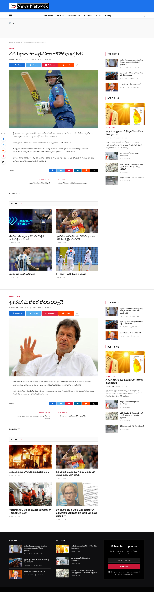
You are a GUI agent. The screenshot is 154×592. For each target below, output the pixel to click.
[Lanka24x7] (29, 6)
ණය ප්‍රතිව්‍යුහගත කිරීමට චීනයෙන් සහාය (72, 183)
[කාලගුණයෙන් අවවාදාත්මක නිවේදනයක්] (112, 156)
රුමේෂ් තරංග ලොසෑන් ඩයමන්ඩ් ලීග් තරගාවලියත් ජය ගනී (26, 238)
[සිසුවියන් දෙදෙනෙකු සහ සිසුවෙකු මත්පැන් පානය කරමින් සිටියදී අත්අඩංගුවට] (112, 63)
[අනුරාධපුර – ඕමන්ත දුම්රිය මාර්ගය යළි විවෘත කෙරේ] (112, 76)
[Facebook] (3, 139)
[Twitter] (3, 145)
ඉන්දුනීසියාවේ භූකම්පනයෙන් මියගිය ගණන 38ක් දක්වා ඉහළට (30, 511)
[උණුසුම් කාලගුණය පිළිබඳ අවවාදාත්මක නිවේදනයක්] (125, 114)
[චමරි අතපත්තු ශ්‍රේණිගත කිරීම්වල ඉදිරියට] (53, 99)
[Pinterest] (3, 156)
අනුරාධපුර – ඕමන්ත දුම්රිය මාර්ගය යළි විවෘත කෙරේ (131, 74)
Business (88, 16)
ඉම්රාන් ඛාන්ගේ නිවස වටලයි (39, 183)
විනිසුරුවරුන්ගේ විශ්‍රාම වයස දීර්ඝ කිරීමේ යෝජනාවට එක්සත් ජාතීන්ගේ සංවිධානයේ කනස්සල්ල (76, 512)
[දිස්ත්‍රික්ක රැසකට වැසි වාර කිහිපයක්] (112, 180)
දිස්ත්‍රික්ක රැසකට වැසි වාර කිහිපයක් (132, 177)
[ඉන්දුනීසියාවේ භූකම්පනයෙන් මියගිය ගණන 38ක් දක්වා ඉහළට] (30, 494)
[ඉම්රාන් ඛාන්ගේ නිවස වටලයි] (53, 347)
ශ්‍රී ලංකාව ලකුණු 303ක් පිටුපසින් (71, 274)
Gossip (108, 16)
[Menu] (10, 15)
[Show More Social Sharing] (77, 65)
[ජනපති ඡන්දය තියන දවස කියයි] (112, 87)
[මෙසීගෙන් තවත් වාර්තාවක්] (30, 259)
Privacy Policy (121, 574)
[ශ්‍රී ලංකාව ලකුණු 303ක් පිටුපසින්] (77, 259)
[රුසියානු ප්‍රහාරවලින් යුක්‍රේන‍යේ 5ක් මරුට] (30, 457)
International (74, 16)
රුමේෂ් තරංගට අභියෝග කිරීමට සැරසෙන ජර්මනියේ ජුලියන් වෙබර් (75, 238)
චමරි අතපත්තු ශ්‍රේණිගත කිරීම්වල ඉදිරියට (72, 416)
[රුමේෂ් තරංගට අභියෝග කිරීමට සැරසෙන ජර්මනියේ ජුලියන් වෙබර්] (77, 221)
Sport (98, 16)
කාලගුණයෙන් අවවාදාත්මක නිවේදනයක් (129, 154)
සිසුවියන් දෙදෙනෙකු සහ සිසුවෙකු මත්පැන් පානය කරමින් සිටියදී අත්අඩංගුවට (131, 62)
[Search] (144, 15)
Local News (48, 16)
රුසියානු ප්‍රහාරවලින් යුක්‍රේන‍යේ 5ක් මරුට (29, 471)
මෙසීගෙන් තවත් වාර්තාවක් (22, 274)
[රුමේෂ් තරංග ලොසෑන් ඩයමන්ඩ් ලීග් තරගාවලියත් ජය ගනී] (30, 221)
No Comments (36, 59)
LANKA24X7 (14, 59)
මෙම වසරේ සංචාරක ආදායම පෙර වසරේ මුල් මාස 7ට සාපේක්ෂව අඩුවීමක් (131, 167)
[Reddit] (3, 150)
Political (60, 16)
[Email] (3, 162)
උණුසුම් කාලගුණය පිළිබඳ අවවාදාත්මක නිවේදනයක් (124, 133)
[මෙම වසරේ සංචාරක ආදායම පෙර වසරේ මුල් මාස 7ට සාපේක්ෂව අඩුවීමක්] (112, 167)
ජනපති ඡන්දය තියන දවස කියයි (130, 84)
